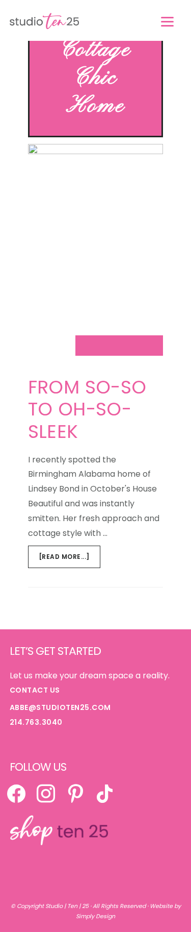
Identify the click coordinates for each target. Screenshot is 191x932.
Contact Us (35, 690)
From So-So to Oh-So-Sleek (87, 409)
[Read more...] (69, 560)
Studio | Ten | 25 (67, 906)
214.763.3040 (36, 722)
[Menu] (167, 22)
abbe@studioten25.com (60, 707)
